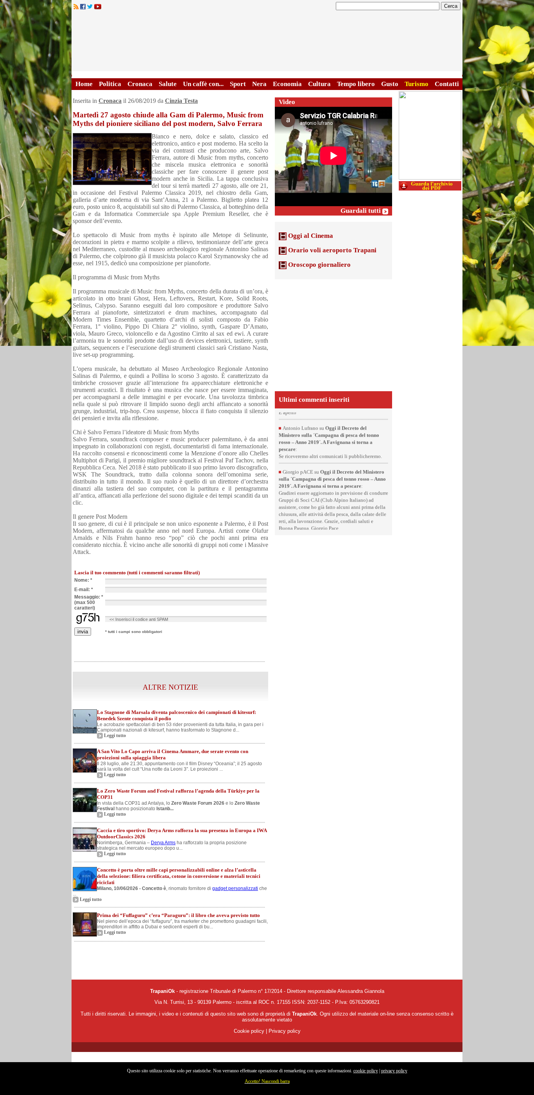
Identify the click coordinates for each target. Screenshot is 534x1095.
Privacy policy (285, 1031)
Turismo (416, 84)
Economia (287, 84)
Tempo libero (356, 84)
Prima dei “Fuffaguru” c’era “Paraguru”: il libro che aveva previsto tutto (178, 915)
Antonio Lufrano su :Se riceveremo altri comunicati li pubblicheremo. (330, 454)
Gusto (389, 84)
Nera (259, 84)
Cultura (319, 84)
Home (84, 84)
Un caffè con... (203, 84)
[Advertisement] (333, 334)
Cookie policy (249, 1031)
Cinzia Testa (181, 100)
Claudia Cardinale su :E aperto (326, 418)
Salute (168, 84)
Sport (238, 84)
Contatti (447, 84)
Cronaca (139, 84)
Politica (110, 84)
